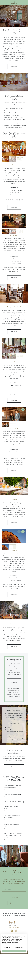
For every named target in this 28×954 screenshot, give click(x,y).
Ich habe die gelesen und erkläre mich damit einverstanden (15, 896)
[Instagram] (16, 931)
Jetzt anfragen (14, 66)
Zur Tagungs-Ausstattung (14, 681)
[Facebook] (12, 931)
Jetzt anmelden (14, 903)
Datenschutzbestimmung (18, 894)
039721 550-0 (21, 913)
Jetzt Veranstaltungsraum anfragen (14, 766)
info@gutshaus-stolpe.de (19, 915)
